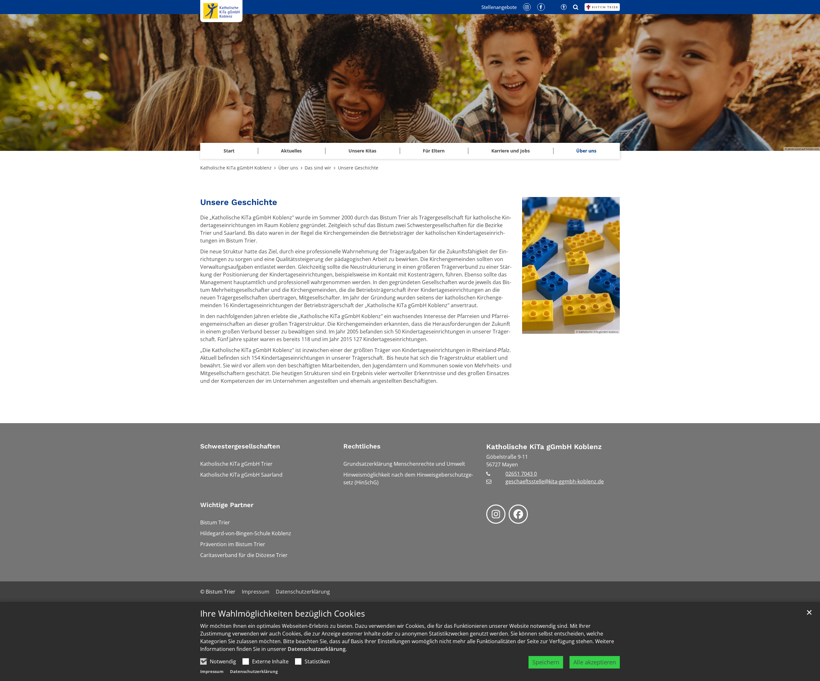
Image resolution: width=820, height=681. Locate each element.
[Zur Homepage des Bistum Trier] (602, 7)
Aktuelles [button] (291, 151)
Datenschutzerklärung (317, 648)
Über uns (288, 168)
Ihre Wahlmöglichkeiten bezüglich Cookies (282, 613)
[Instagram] (495, 514)
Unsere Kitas (362, 151)
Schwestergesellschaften (240, 446)
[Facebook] (518, 514)
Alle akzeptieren (594, 662)
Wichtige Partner (226, 505)
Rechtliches (362, 446)
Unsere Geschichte (358, 168)
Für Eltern (434, 151)
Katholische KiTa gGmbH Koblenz (236, 168)
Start (229, 151)
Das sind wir (318, 168)
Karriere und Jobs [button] (510, 151)
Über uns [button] (586, 151)
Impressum (212, 671)
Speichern (545, 662)
